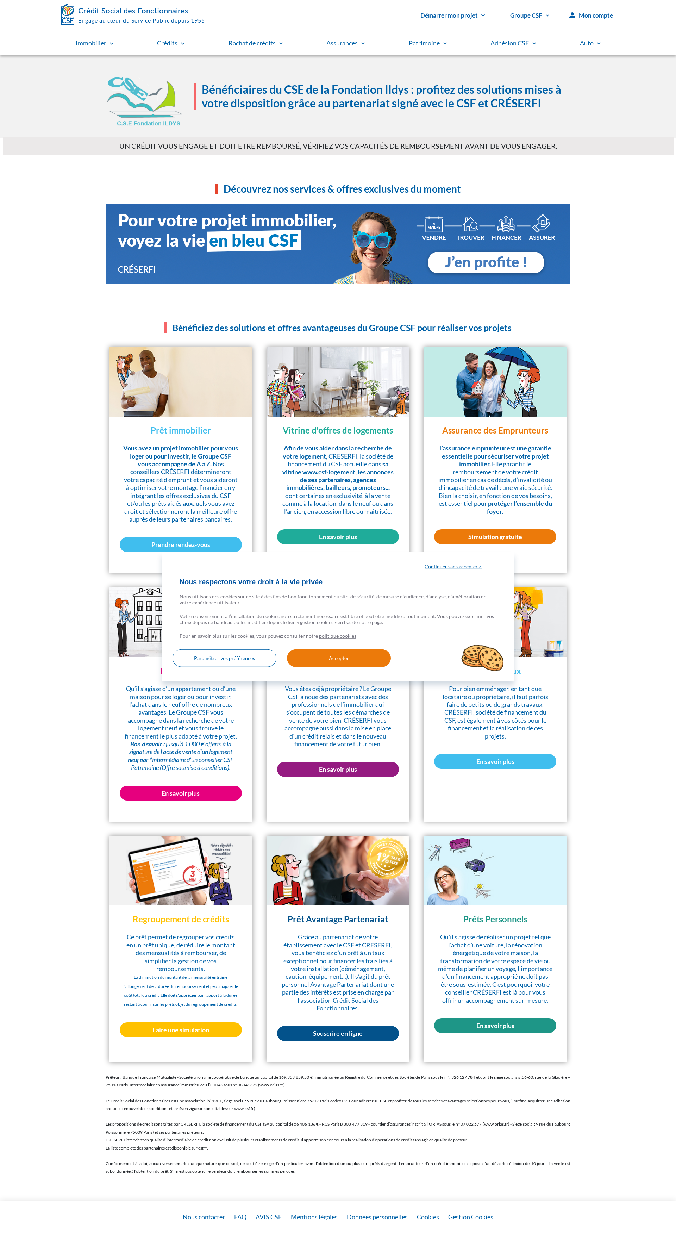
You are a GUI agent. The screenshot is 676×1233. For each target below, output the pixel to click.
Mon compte (596, 15)
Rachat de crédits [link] (252, 43)
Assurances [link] (342, 43)
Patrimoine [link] (424, 43)
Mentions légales (314, 1217)
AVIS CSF (269, 1217)
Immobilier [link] (91, 43)
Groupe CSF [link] (526, 15)
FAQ (240, 1217)
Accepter (339, 658)
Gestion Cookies (470, 1217)
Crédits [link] (167, 43)
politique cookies (337, 636)
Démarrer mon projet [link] (449, 15)
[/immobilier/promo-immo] (338, 244)
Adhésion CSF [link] (509, 43)
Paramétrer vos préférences (224, 658)
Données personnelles (377, 1217)
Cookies (428, 1217)
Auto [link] (587, 43)
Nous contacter (204, 1217)
